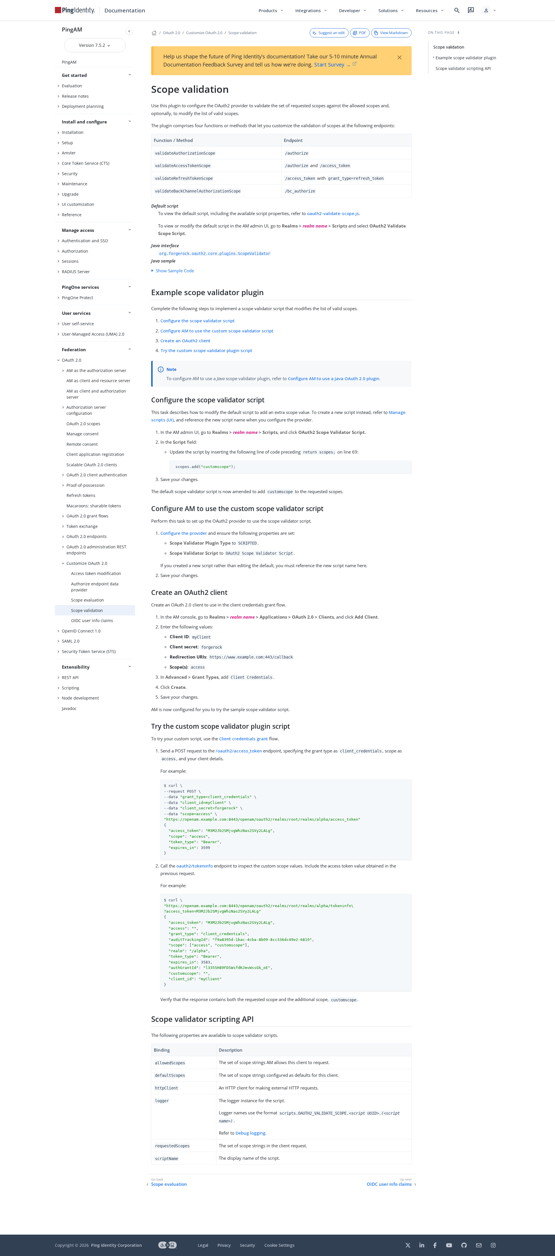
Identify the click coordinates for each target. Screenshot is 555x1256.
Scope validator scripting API (463, 68)
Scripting (70, 688)
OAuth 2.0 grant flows (87, 516)
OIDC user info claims (92, 620)
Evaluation (72, 85)
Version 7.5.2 (92, 45)
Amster (69, 153)
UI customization (78, 204)
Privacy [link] (224, 1245)
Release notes (75, 96)
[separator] (135, 628)
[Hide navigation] (129, 31)
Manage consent (82, 433)
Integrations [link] (311, 10)
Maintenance (74, 183)
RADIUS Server (76, 271)
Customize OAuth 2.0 (86, 563)
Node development (80, 698)
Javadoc (69, 708)
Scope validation (87, 610)
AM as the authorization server (96, 370)
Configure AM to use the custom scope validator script (216, 331)
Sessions (70, 261)
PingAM (72, 29)
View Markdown (394, 32)
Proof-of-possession (85, 485)
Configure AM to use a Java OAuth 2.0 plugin (333, 378)
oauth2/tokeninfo (194, 866)
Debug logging (250, 1133)
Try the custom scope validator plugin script (206, 350)
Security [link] (247, 1245)
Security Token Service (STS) (89, 651)
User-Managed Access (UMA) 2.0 (93, 334)
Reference (72, 214)
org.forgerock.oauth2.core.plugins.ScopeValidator (214, 253)
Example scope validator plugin (466, 57)
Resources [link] (430, 10)
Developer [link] (353, 10)
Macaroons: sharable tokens (93, 505)
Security (69, 173)
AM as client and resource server (98, 380)
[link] (75, 10)
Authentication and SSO (85, 240)
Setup (67, 142)
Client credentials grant (243, 738)
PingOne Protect (77, 297)
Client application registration (95, 454)
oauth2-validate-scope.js (333, 213)
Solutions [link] (391, 10)
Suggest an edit (332, 32)
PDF (362, 32)
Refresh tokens (80, 495)
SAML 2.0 (70, 641)
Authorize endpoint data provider (95, 587)
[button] (489, 10)
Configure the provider (183, 533)
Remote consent (82, 444)
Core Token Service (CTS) (85, 163)
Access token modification (96, 573)
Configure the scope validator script (197, 320)
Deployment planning (83, 106)
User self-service (78, 323)
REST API (70, 677)
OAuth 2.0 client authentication (96, 475)
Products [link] (271, 10)
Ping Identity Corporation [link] (116, 1245)
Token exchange (82, 526)
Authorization (75, 251)
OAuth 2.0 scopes (83, 423)
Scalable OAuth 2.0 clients (91, 464)
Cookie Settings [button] (279, 1245)
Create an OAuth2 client (185, 340)
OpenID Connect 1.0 (81, 631)
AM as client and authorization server (96, 394)
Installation (73, 132)
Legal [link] (203, 1245)
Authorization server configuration (86, 410)
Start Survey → (332, 64)
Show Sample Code (175, 270)
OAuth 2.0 (71, 360)
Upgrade (70, 194)
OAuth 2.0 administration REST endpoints (96, 550)
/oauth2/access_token (239, 751)
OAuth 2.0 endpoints (86, 536)
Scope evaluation (87, 600)
